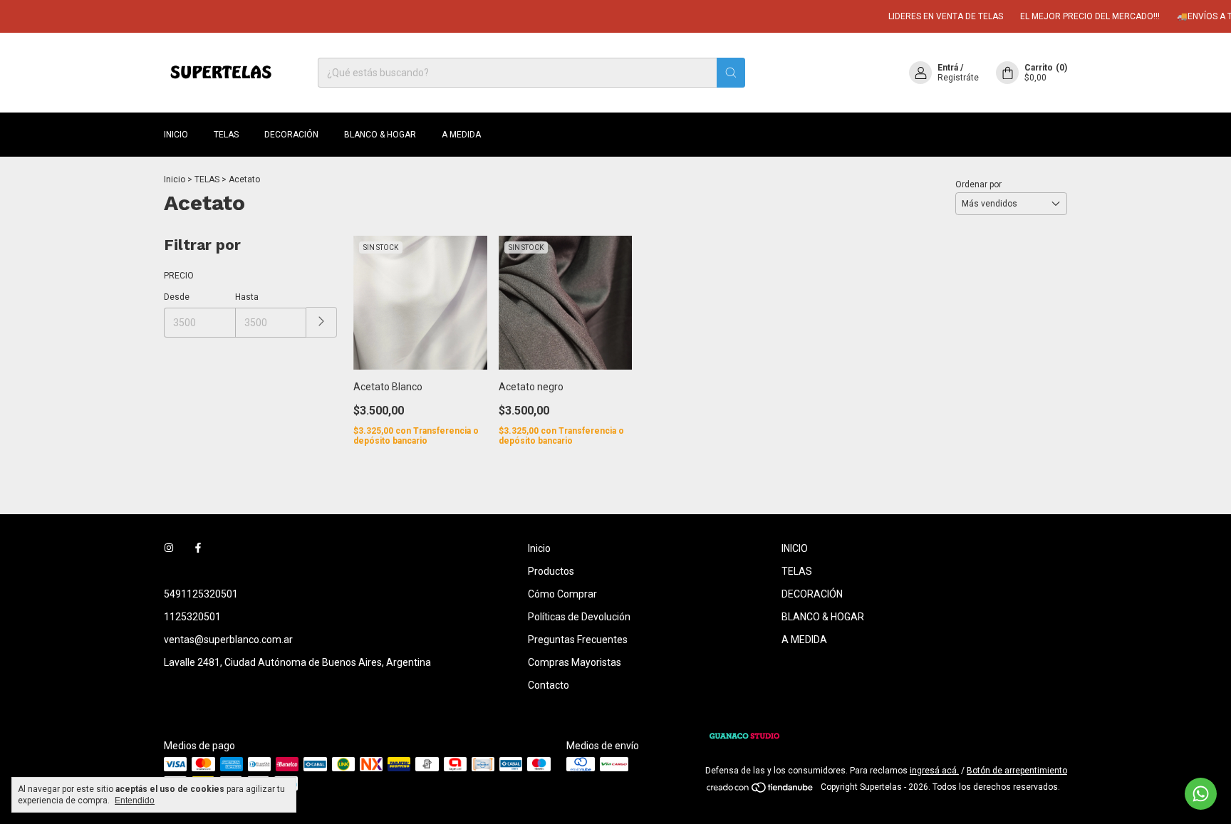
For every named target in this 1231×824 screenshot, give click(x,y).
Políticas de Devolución (579, 616)
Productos (551, 571)
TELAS (226, 135)
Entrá (947, 68)
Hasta (247, 297)
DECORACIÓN (291, 135)
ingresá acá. (934, 771)
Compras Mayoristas (574, 662)
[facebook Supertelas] (198, 548)
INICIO (176, 135)
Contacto (548, 685)
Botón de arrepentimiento (1017, 771)
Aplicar (321, 322)
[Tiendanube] (760, 791)
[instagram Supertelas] (169, 548)
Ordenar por (978, 184)
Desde (176, 297)
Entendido (135, 800)
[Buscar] (731, 73)
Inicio (174, 179)
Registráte (958, 78)
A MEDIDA (461, 135)
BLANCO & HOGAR (380, 135)
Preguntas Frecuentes (578, 639)
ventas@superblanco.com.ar (228, 639)
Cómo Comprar (562, 594)
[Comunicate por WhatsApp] (1201, 794)
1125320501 (192, 616)
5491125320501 (201, 594)
